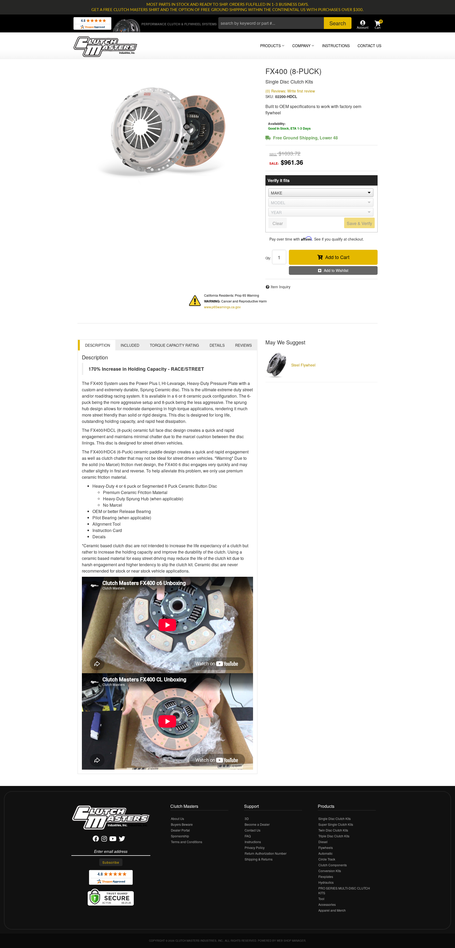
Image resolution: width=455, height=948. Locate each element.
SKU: (269, 96)
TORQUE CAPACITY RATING (174, 345)
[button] (285, 23)
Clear (278, 223)
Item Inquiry (280, 286)
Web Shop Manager (291, 940)
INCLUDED (130, 345)
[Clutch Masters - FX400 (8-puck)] (167, 130)
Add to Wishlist (336, 270)
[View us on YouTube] (112, 839)
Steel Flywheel (303, 365)
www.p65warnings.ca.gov (222, 307)
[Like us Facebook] (96, 839)
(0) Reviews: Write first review (290, 91)
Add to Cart (337, 256)
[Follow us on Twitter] (122, 839)
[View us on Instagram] (104, 839)
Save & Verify (359, 223)
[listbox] (320, 192)
